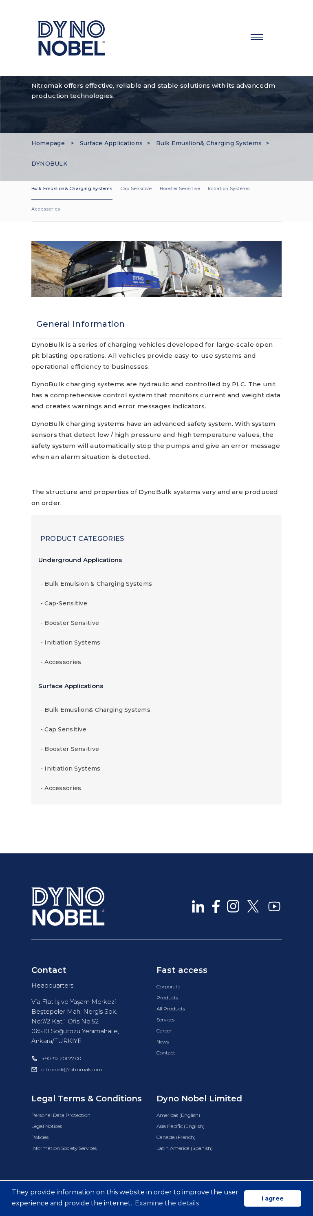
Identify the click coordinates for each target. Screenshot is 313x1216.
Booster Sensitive (180, 188)
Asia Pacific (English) (180, 1126)
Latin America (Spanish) (184, 1148)
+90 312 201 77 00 (61, 1058)
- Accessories (61, 662)
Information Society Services (64, 1148)
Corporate (168, 986)
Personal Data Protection (60, 1115)
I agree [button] (273, 1198)
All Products (170, 1009)
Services (165, 1020)
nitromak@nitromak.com (71, 1069)
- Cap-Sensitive (63, 603)
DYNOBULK (49, 163)
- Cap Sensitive (63, 729)
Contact (165, 1053)
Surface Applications (111, 143)
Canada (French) (176, 1137)
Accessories (45, 209)
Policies (39, 1137)
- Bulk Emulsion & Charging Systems (96, 583)
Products (167, 998)
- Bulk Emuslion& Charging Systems (95, 709)
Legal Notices (46, 1126)
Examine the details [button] (167, 1203)
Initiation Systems (228, 188)
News (162, 1042)
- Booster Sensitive (69, 623)
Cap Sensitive (136, 188)
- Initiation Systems (70, 642)
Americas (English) (178, 1115)
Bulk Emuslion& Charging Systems (209, 143)
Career (164, 1031)
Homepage (49, 143)
